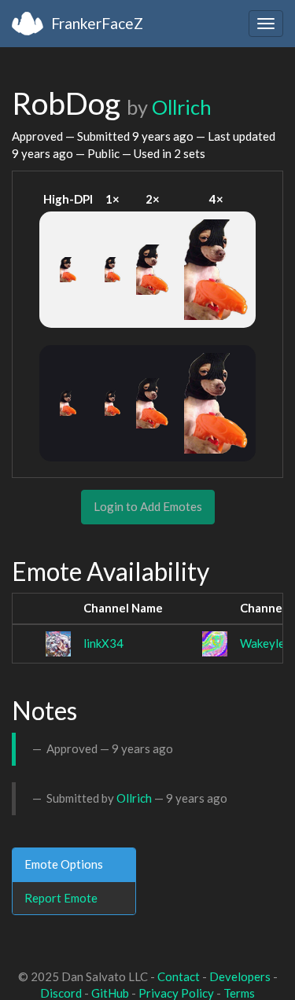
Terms (239, 993)
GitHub (110, 993)
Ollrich (182, 107)
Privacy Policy (176, 993)
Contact (178, 976)
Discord (61, 993)
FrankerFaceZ (97, 23)
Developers (240, 976)
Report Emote (61, 898)
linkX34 (103, 643)
